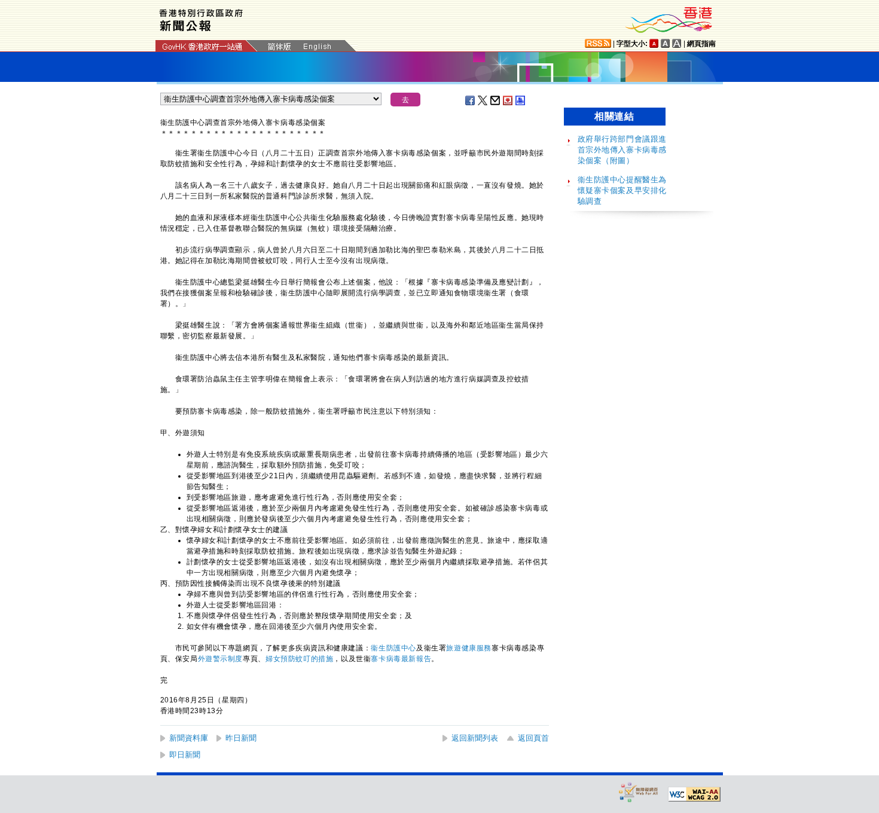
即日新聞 (184, 754)
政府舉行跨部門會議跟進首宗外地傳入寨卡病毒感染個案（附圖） (622, 150)
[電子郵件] (495, 100)
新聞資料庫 (188, 737)
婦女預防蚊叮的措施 (299, 659)
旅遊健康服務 (469, 648)
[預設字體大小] (654, 43)
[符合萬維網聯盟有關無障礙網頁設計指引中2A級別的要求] (694, 794)
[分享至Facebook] (470, 100)
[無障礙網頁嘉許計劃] (638, 791)
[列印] (520, 100)
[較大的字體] (665, 43)
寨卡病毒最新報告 (401, 659)
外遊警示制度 (220, 659)
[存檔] (508, 100)
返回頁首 (533, 737)
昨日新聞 (241, 737)
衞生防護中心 (393, 648)
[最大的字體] (677, 43)
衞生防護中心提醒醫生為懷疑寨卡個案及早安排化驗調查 (622, 190)
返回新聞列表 (474, 737)
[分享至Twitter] (483, 100)
